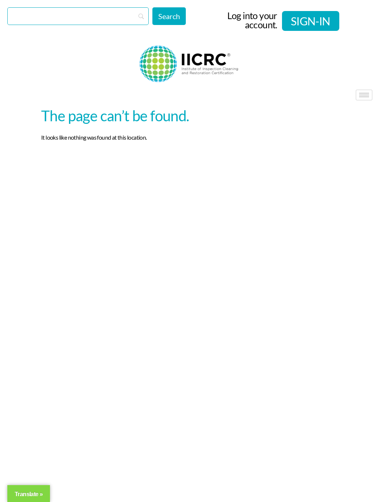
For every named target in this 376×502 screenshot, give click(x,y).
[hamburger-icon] (364, 95)
